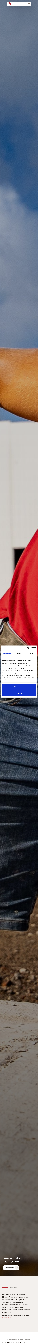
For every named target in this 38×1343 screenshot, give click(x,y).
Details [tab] (19, 653)
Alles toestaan (19, 687)
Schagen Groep (6, 1317)
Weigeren (19, 693)
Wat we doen (9, 1268)
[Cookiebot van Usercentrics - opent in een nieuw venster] (27, 648)
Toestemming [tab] (6, 653)
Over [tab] (31, 653)
